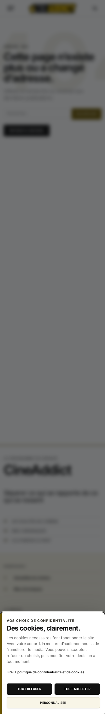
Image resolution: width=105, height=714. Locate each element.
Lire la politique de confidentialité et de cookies (45, 672)
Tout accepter (77, 689)
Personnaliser (53, 703)
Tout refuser (29, 689)
